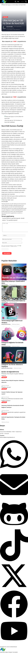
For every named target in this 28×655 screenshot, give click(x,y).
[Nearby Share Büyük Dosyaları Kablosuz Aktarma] (14, 374)
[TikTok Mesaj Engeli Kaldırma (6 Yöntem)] (14, 311)
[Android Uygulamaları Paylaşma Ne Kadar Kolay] (13, 412)
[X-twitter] (14, 589)
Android (5, 17)
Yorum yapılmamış (17, 26)
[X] (16, 200)
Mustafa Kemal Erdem (6, 324)
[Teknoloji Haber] (4, 1)
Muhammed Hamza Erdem (6, 368)
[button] (15, 1)
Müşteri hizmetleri (13, 652)
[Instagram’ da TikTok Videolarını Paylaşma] (14, 355)
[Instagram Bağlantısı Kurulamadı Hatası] (14, 333)
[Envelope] (14, 498)
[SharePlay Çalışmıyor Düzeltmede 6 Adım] (14, 271)
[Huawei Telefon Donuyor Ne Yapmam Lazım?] (6, 387)
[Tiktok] (14, 560)
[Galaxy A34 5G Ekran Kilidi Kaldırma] (14, 292)
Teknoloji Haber (4, 284)
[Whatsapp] (14, 469)
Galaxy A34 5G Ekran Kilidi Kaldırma (13, 301)
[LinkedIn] (18, 200)
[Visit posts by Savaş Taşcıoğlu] (4, 28)
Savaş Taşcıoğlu (9, 26)
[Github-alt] (14, 528)
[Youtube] (14, 643)
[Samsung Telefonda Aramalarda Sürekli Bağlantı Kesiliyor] (14, 399)
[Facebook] (14, 200)
